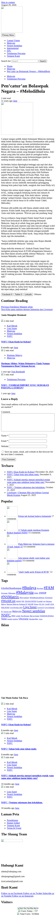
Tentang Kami (13, 56)
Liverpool (40, 607)
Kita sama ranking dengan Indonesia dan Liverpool (27, 309)
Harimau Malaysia (13, 604)
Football (40, 601)
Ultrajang (23, 618)
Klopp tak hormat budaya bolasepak (34, 516)
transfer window (12, 619)
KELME (31, 604)
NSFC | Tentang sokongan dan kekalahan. (26, 487)
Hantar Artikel (13, 823)
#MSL (36, 593)
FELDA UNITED (30, 601)
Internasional (13, 48)
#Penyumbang (24, 597)
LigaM (47, 604)
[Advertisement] (28, 662)
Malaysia (11, 43)
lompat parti (8, 611)
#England (40, 588)
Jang (15, 101)
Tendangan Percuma (16, 53)
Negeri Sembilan (14, 45)
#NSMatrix (10, 597)
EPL (9, 51)
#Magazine (12, 593)
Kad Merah (12, 326)
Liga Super (12, 328)
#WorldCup (8, 601)
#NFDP (42, 593)
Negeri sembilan (33, 611)
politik (18, 616)
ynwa (40, 619)
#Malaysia (25, 592)
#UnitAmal (48, 597)
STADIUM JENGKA (47, 616)
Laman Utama (13, 40)
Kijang (36, 604)
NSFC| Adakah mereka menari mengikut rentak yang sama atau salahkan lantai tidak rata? (28, 480)
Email (4, 441)
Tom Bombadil (18, 371)
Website (4, 446)
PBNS (13, 616)
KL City (42, 604)
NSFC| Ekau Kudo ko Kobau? (16, 342)
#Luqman (4, 593)
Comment (5, 412)
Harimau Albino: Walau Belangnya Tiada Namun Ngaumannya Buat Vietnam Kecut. (25, 364)
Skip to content (8, 2)
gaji (44, 601)
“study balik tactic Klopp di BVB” (34, 572)
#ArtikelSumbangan (11, 588)
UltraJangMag (33, 619)
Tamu (4, 618)
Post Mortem (25, 616)
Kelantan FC (23, 604)
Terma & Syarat (14, 828)
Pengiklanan (12, 820)
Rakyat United (34, 616)
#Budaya (29, 587)
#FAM (49, 587)
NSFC (10, 336)
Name (4, 435)
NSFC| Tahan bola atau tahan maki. (23, 474)
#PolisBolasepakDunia (37, 597)
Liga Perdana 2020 (16, 607)
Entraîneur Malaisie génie (17, 307)
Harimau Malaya (14, 355)
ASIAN (18, 601)
